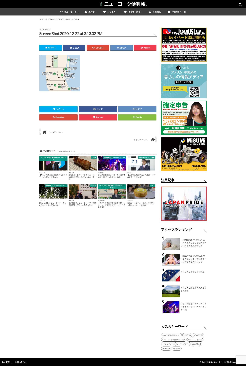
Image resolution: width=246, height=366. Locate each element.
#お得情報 (176, 348)
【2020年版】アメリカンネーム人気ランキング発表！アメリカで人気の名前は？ (193, 259)
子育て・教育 (134, 12)
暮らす (92, 12)
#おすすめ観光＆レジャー (171, 335)
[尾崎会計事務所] (184, 133)
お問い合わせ (21, 362)
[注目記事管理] (184, 221)
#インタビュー (167, 344)
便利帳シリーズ (179, 12)
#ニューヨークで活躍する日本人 (173, 340)
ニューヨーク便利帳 (221, 362)
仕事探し (157, 12)
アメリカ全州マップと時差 (192, 272)
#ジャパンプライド (182, 344)
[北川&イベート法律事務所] (184, 60)
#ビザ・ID (187, 335)
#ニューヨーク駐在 (195, 340)
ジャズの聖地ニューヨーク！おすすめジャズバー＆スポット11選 (193, 306)
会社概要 (6, 362)
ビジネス (111, 12)
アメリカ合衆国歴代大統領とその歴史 (193, 289)
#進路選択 (195, 344)
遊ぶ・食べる (70, 12)
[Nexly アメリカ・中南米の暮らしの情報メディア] (184, 96)
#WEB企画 (166, 348)
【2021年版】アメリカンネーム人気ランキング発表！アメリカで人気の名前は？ (193, 243)
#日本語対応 (198, 335)
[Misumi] (184, 169)
